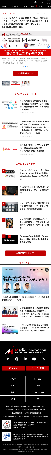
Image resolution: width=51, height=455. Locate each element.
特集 (12, 392)
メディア (15, 6)
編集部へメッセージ (13, 409)
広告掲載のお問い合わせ (30, 409)
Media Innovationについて (22, 406)
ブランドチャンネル (38, 392)
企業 (38, 385)
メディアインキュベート (25, 94)
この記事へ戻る (25, 73)
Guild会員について (39, 406)
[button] (7, 46)
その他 (12, 399)
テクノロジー (29, 6)
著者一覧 (9, 406)
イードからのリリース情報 (39, 416)
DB (38, 399)
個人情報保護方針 (35, 413)
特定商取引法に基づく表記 (13, 416)
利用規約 (42, 409)
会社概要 (26, 416)
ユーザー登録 (37, 368)
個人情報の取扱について (20, 413)
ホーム (4, 6)
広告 (40, 6)
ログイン (13, 368)
